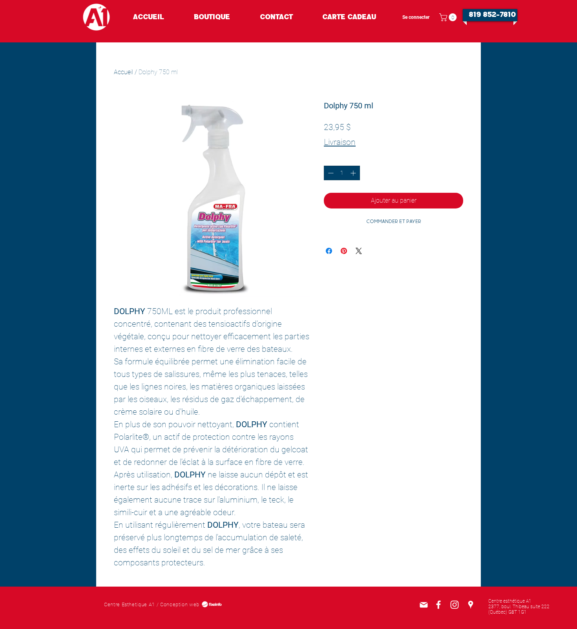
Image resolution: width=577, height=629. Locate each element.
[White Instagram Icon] (454, 604)
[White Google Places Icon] (470, 604)
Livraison (340, 142)
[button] (448, 17)
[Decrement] (330, 173)
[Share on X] (358, 251)
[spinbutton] (342, 173)
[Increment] (354, 173)
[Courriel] (423, 605)
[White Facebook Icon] (438, 604)
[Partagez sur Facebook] (329, 251)
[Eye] (96, 17)
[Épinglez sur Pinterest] (344, 251)
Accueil (123, 72)
